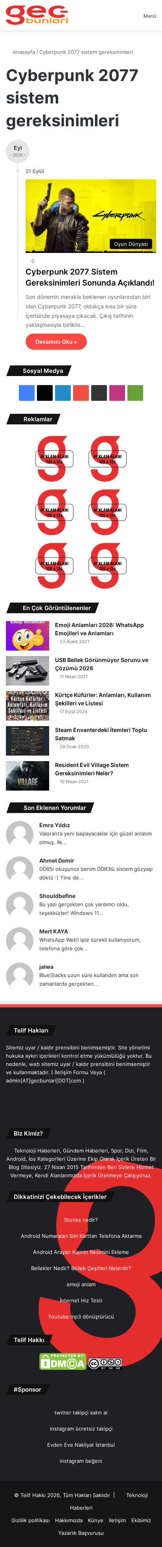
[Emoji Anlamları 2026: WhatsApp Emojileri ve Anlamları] (27, 636)
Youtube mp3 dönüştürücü (81, 1316)
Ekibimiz (141, 1520)
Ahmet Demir (56, 860)
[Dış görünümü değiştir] (124, 19)
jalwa (46, 966)
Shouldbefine (57, 895)
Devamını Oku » (56, 341)
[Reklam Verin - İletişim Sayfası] (54, 460)
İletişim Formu (71, 1072)
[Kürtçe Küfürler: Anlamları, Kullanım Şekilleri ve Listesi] (27, 706)
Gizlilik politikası (30, 1520)
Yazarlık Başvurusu (81, 1533)
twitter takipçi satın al (81, 1412)
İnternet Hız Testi (81, 1300)
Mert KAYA (53, 931)
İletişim (117, 1520)
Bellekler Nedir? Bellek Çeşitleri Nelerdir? (81, 1268)
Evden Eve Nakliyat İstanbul (81, 1445)
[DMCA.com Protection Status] (63, 1368)
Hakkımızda (69, 1520)
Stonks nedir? (81, 1220)
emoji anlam (81, 1284)
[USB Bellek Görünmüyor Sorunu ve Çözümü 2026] (27, 671)
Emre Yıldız (54, 825)
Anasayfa (23, 52)
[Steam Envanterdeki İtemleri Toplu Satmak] (27, 741)
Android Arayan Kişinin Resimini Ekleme (81, 1252)
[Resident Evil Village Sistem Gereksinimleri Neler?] (27, 776)
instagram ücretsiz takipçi (81, 1428)
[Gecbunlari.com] (37, 15)
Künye (95, 1520)
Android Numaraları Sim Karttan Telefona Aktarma (81, 1236)
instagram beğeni (81, 1461)
